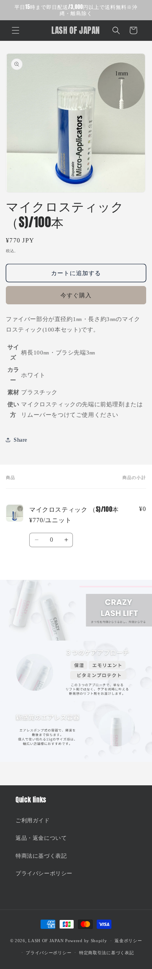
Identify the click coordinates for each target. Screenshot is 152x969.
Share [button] (20, 440)
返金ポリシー (128, 940)
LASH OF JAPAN (46, 940)
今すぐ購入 (76, 295)
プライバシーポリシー (44, 873)
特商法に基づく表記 (41, 856)
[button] (15, 30)
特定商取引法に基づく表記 (106, 952)
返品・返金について (41, 838)
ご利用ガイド (33, 820)
